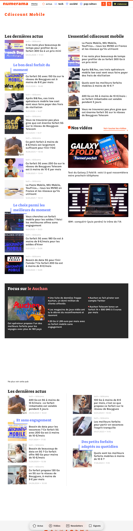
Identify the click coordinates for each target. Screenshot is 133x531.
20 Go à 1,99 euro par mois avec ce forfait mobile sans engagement (66, 324)
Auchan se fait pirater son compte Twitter (103, 299)
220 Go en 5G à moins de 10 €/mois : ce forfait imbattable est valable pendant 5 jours (104, 99)
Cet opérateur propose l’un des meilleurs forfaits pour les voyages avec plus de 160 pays (25, 326)
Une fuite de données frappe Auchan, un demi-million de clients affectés (64, 300)
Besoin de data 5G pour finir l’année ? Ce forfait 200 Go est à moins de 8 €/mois (44, 263)
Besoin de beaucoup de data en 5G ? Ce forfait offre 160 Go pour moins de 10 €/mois (43, 453)
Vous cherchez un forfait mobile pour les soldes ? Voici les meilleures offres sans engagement (44, 221)
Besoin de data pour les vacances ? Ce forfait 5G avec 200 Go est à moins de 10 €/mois (44, 431)
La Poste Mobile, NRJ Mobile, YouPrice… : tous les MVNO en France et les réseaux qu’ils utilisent (44, 189)
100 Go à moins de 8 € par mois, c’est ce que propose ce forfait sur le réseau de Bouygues (108, 404)
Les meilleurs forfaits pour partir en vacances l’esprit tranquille (108, 424)
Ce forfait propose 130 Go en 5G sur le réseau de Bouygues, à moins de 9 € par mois (44, 475)
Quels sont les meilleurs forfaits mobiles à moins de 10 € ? (102, 84)
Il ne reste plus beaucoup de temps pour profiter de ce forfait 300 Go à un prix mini (43, 47)
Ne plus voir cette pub (18, 381)
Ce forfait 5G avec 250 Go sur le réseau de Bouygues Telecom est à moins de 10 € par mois (45, 166)
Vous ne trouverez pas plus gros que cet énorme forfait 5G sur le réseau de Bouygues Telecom (45, 124)
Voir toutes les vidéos (115, 128)
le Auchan (38, 288)
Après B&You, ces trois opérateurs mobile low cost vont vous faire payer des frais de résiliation (44, 103)
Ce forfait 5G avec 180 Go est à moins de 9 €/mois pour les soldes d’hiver (44, 241)
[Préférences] (109, 4)
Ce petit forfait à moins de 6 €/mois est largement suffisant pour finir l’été (42, 144)
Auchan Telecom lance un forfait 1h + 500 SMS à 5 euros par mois (104, 309)
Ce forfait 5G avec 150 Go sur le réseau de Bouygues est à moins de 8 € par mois (45, 79)
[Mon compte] (103, 4)
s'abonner (122, 4)
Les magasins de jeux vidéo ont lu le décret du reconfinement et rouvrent (66, 312)
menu (34, 3)
